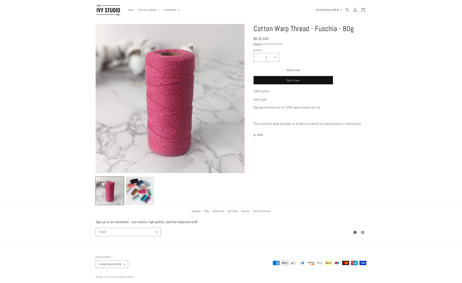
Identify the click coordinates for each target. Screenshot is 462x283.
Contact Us (218, 211)
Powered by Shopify (125, 277)
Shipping (257, 43)
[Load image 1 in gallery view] (110, 191)
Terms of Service (261, 211)
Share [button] (260, 134)
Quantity (258, 50)
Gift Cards (233, 211)
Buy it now (293, 80)
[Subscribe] (156, 232)
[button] (149, 10)
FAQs (206, 211)
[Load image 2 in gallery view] (140, 191)
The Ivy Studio (110, 277)
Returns (245, 211)
